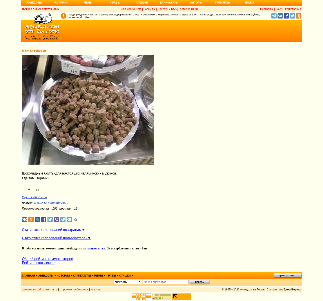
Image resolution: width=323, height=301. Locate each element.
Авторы (196, 2)
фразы (111, 275)
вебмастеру (81, 289)
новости (96, 289)
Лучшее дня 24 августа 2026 (40, 9)
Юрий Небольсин (34, 197)
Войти (279, 9)
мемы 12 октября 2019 (51, 202)
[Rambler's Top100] (141, 296)
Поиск (249, 2)
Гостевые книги (188, 9)
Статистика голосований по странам (52, 230)
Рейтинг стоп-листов (38, 263)
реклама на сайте (33, 289)
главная (28, 275)
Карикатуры (169, 2)
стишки (125, 275)
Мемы (88, 2)
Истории (61, 2)
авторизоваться (94, 248)
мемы (98, 275)
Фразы (115, 2)
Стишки (142, 2)
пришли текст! (287, 275)
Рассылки (149, 9)
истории (63, 275)
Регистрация (293, 9)
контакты (52, 289)
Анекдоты (34, 2)
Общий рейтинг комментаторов (47, 259)
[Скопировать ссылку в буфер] (75, 219)
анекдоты (46, 275)
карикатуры (82, 275)
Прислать (222, 2)
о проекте (66, 289)
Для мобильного (131, 9)
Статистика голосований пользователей (54, 238)
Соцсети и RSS (167, 9)
